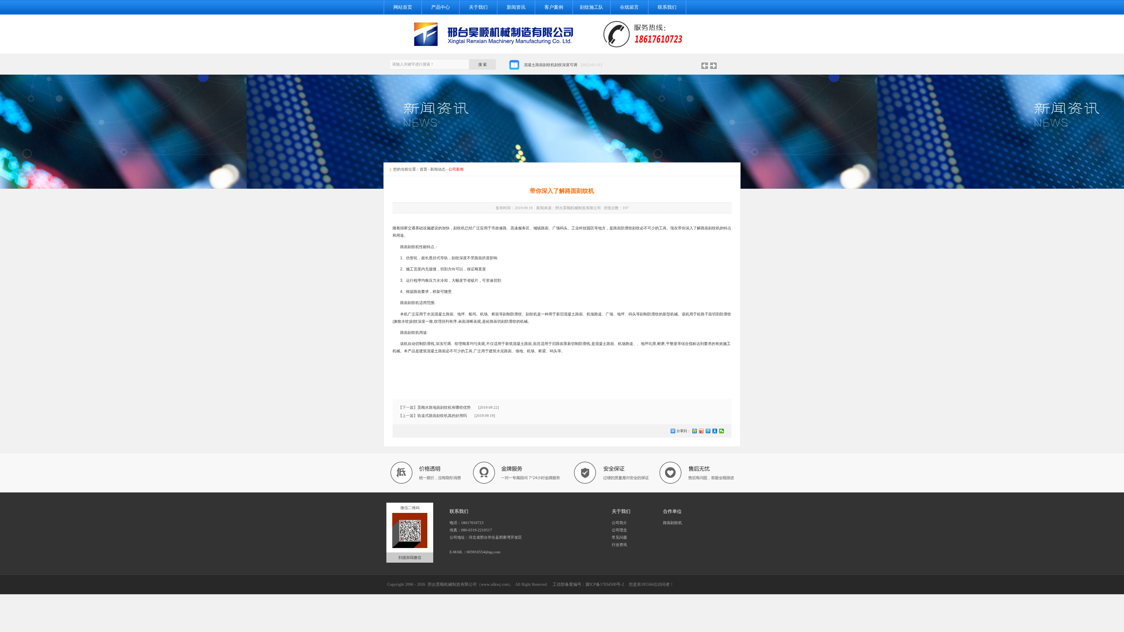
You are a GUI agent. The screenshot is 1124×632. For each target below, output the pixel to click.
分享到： (683, 431)
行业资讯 (619, 544)
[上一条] (704, 68)
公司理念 (619, 530)
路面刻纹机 (672, 523)
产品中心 (440, 7)
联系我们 (667, 7)
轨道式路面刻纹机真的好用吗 (442, 415)
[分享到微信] (721, 431)
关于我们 (478, 7)
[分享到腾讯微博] (708, 431)
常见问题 (619, 537)
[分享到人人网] (714, 431)
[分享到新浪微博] (701, 431)
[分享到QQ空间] (694, 431)
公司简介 (619, 523)
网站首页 (402, 7)
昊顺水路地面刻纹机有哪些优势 (444, 407)
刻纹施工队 (591, 7)
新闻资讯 (516, 7)
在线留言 (629, 7)
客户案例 (553, 7)
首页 (423, 169)
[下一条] (713, 68)
